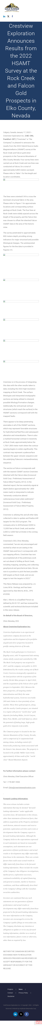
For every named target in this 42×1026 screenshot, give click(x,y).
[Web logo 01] (12, 3)
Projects (10, 989)
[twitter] (8, 16)
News (21, 989)
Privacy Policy (23, 993)
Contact (10, 993)
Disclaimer (11, 996)
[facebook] (12, 16)
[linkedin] (4, 16)
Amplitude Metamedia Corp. (27, 1008)
